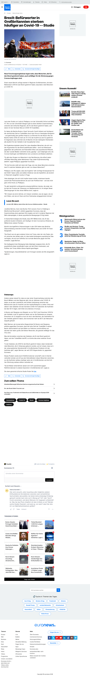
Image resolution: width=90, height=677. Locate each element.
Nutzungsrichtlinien (35, 639)
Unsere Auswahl (67, 88)
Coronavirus (10, 400)
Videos (3, 654)
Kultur (2, 651)
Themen (3, 631)
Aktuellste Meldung (20, 641)
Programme (4, 656)
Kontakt (32, 646)
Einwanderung (50, 609)
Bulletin (17, 637)
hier (35, 371)
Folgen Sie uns (19, 644)
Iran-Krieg (27, 601)
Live (86, 7)
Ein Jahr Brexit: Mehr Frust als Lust (14, 388)
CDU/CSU (62, 609)
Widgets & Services (21, 651)
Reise (2, 649)
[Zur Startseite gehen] (7, 7)
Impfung (9, 404)
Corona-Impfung (43, 400)
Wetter (17, 639)
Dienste (17, 631)
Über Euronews (34, 634)
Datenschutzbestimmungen (38, 644)
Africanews (18, 654)
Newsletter (53, 643)
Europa (9, 13)
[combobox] (69, 2)
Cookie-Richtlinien (35, 641)
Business (3, 639)
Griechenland (60, 605)
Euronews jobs (34, 649)
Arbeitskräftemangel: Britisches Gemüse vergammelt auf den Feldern (24, 384)
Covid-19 (22, 400)
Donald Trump (30, 605)
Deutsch (5, 2)
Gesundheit (28, 609)
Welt (2, 637)
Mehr (31, 631)
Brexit (31, 400)
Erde (2, 641)
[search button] (60, 2)
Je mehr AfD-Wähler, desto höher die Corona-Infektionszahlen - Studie (26, 204)
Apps (16, 646)
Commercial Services (36, 637)
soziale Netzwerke (45, 605)
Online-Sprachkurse (21, 656)
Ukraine (63, 601)
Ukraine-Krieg (40, 601)
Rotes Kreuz (45, 613)
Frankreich (52, 601)
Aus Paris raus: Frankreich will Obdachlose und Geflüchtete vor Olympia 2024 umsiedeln (26, 393)
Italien (39, 609)
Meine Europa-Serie (17, 13)
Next (2, 644)
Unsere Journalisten (6, 658)
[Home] (4, 13)
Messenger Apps (20, 649)
